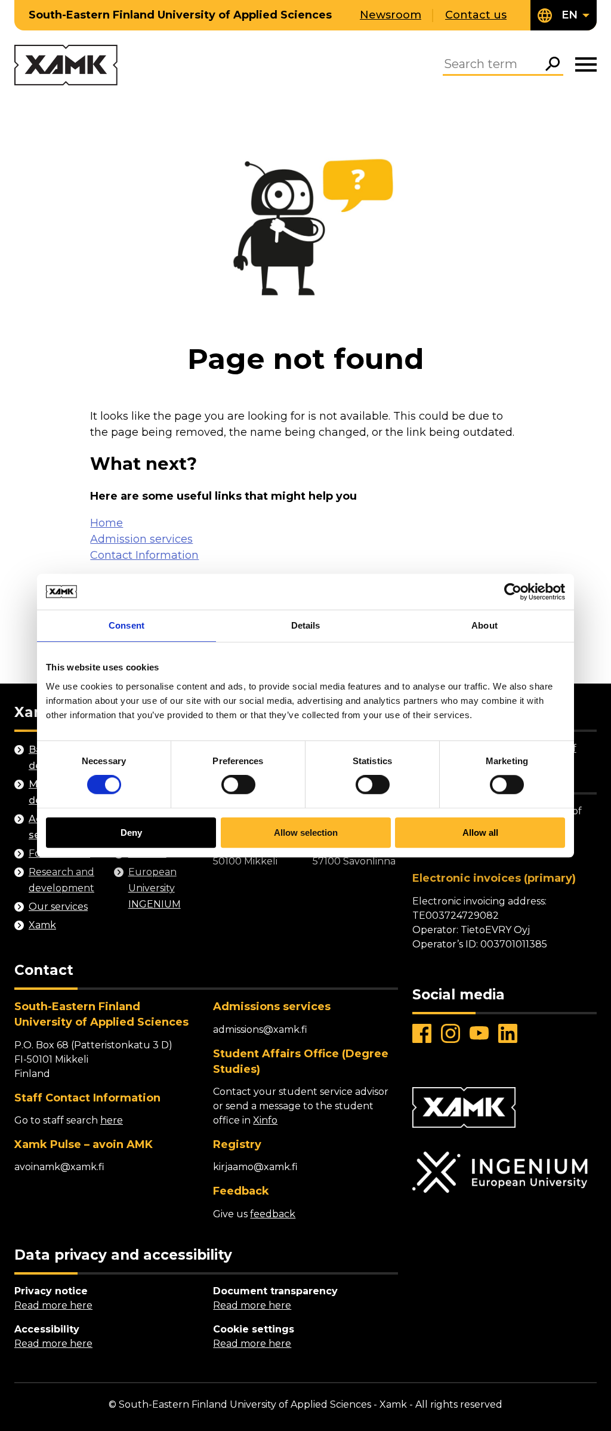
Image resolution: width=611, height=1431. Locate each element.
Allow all (480, 832)
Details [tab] (305, 625)
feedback (272, 1214)
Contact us (476, 14)
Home (106, 523)
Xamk (42, 925)
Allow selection (306, 832)
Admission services (141, 539)
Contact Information (144, 555)
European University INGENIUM (154, 888)
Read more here (53, 1305)
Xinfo (265, 1120)
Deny (131, 832)
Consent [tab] (126, 625)
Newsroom (390, 14)
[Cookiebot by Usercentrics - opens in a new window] (513, 592)
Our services (58, 906)
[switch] (238, 785)
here (111, 1120)
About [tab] (484, 625)
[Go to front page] (66, 66)
